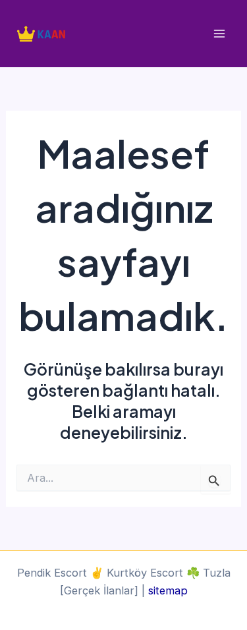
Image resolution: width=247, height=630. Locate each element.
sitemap (168, 590)
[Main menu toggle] (219, 34)
